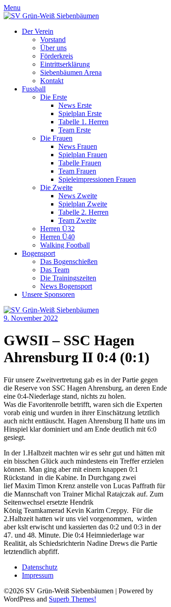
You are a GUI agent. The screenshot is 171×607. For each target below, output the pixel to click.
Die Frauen (56, 138)
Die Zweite (56, 187)
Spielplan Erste (80, 113)
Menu (12, 7)
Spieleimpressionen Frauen (97, 179)
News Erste (75, 105)
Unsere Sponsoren (48, 294)
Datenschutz (39, 567)
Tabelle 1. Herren (83, 122)
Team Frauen (77, 171)
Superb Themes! (72, 599)
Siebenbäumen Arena (71, 72)
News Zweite (77, 196)
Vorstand (53, 39)
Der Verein (37, 31)
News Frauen (77, 146)
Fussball (34, 89)
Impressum (37, 575)
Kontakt (51, 80)
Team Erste (74, 130)
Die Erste (53, 97)
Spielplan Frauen (82, 154)
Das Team (54, 270)
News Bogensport (66, 286)
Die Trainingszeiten (68, 278)
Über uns (53, 48)
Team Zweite (77, 220)
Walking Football (65, 245)
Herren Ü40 (57, 237)
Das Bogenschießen (69, 261)
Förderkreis (56, 56)
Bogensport (38, 253)
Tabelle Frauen (79, 163)
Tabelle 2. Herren (83, 212)
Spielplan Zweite (82, 204)
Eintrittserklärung (65, 64)
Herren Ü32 (57, 228)
